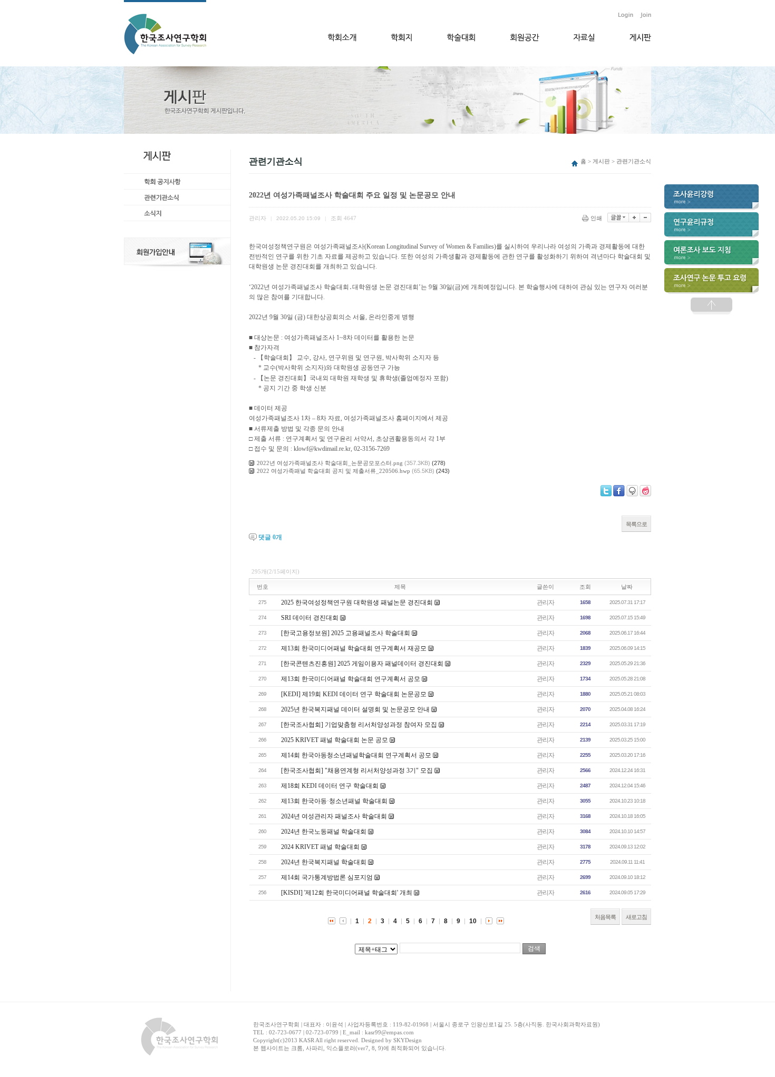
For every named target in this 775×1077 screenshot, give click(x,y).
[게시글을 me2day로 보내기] (632, 491)
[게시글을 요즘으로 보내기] (645, 491)
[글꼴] (618, 217)
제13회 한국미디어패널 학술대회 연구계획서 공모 (350, 679)
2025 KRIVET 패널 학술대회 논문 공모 (334, 740)
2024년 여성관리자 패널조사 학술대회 (334, 816)
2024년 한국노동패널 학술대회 (323, 831)
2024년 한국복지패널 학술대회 (323, 862)
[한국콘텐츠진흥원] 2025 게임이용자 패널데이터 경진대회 (362, 663)
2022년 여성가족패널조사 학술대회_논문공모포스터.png (330, 463)
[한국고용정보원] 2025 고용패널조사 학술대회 (345, 633)
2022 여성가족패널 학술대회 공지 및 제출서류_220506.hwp (333, 471)
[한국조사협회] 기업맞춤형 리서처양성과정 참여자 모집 (359, 724)
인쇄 (596, 218)
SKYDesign (407, 1040)
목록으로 (636, 524)
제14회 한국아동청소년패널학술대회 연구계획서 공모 (356, 755)
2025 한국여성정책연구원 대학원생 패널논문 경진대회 (357, 602)
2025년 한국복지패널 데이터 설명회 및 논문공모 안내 (355, 709)
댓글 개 (270, 537)
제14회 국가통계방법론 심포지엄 (327, 877)
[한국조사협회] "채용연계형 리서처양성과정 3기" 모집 (357, 770)
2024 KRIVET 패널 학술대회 (320, 847)
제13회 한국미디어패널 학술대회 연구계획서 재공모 (354, 648)
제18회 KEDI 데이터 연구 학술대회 (330, 785)
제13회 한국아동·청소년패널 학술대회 (334, 801)
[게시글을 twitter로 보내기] (606, 491)
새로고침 (636, 917)
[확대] (634, 217)
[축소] (645, 217)
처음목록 (605, 917)
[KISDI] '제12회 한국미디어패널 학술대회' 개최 (346, 892)
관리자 (545, 602)
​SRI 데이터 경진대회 (309, 617)
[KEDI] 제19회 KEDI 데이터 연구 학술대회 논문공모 (354, 694)
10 (473, 921)
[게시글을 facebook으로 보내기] (619, 491)
